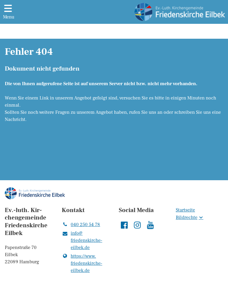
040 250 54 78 (85, 225)
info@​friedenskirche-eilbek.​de (86, 240)
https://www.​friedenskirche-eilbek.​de (86, 263)
